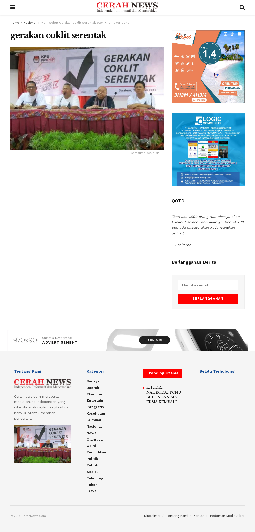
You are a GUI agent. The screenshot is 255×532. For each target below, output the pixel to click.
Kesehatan (96, 413)
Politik (92, 459)
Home (14, 22)
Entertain (95, 400)
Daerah (93, 388)
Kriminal (94, 420)
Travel (92, 491)
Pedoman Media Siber (227, 516)
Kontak (198, 516)
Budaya (93, 381)
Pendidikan (96, 452)
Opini (91, 446)
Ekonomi (94, 394)
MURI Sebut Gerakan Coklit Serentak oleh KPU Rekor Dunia (85, 22)
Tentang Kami (177, 516)
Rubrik (92, 465)
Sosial (92, 472)
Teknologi (95, 478)
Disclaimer (152, 516)
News (91, 433)
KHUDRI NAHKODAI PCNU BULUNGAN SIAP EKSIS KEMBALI (163, 394)
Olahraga (95, 439)
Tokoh (92, 485)
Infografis (95, 407)
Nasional (30, 22)
